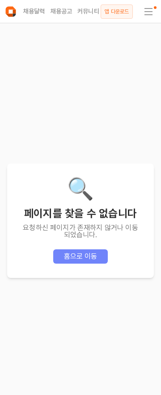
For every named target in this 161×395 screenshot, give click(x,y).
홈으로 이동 (80, 256)
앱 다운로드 (117, 11)
